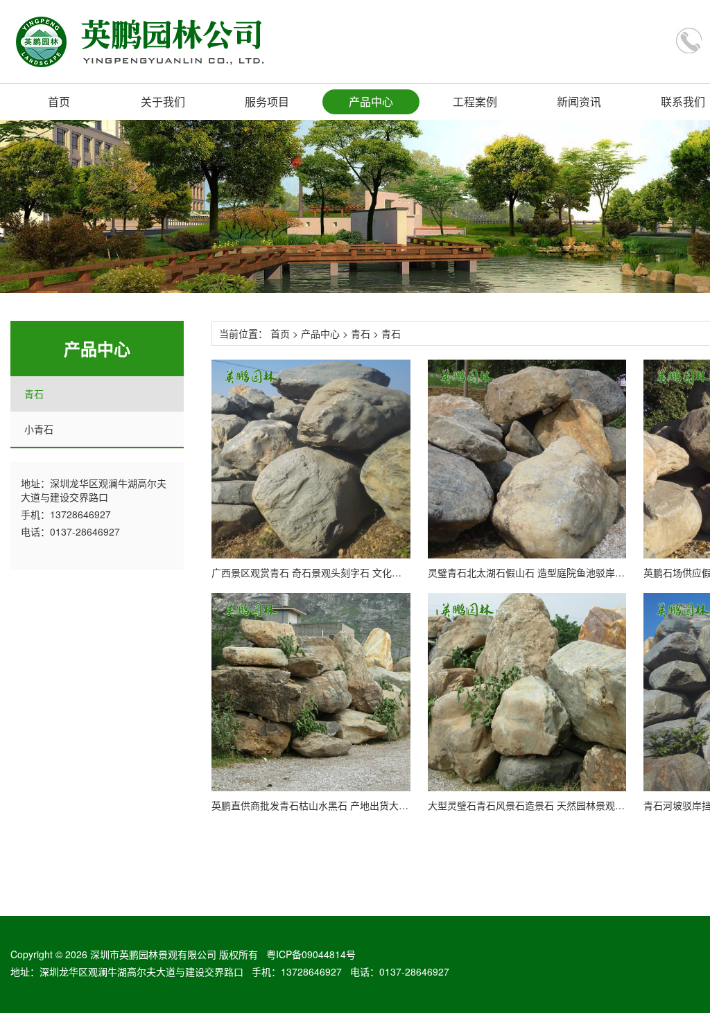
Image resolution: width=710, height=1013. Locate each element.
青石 (34, 393)
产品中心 (371, 101)
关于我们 (163, 101)
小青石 (38, 429)
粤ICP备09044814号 (311, 954)
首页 (59, 101)
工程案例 (475, 101)
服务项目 (267, 101)
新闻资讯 (579, 101)
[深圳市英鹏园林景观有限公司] (157, 41)
